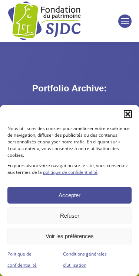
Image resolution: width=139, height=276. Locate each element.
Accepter (69, 195)
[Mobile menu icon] (125, 21)
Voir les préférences (70, 236)
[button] (128, 114)
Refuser (69, 215)
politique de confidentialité (70, 172)
